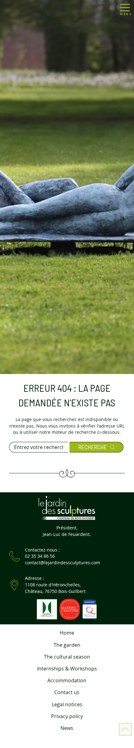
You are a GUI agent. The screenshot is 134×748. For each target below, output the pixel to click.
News (66, 728)
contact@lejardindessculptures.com (62, 563)
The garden (67, 644)
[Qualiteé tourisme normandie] (89, 608)
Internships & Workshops (67, 668)
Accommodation (66, 680)
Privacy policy (67, 716)
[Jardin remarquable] (46, 608)
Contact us (66, 692)
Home (67, 632)
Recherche (92, 447)
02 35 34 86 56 (40, 556)
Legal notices (67, 704)
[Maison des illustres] (69, 608)
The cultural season (67, 656)
